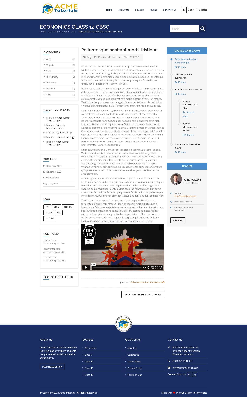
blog (56, 207)
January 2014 (52, 183)
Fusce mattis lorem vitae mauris (187, 146)
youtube (50, 218)
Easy (89, 57)
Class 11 (89, 368)
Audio (60, 59)
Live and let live (50, 257)
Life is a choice (49, 240)
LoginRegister (197, 10)
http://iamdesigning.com (185, 196)
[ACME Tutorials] (60, 8)
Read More (178, 220)
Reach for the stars (51, 249)
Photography (60, 76)
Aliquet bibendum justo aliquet (190, 127)
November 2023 (53, 171)
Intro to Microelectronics (55, 127)
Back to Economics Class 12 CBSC (143, 294)
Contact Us (169, 10)
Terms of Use (134, 374)
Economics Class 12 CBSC (62, 32)
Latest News (134, 361)
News (60, 71)
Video (60, 94)
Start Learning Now (52, 367)
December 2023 (53, 166)
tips (58, 212)
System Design (64, 132)
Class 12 (89, 374)
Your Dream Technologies (193, 392)
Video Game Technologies (57, 119)
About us (132, 348)
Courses (139, 10)
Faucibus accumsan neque (188, 89)
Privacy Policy (134, 368)
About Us (124, 10)
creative (68, 207)
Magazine (60, 65)
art (47, 207)
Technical (60, 88)
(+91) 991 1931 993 (182, 361)
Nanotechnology (66, 137)
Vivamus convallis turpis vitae (190, 104)
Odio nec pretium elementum (141, 282)
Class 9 (88, 354)
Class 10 (89, 361)
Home (109, 10)
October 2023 (52, 177)
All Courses (91, 348)
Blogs (153, 10)
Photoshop (60, 82)
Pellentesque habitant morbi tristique (186, 61)
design (49, 212)
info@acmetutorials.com (185, 367)
